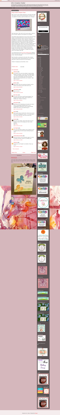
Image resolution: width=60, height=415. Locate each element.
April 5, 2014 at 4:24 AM (18, 116)
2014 (39, 66)
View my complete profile (41, 50)
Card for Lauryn (41, 81)
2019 (39, 61)
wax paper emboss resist (41, 113)
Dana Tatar (16, 94)
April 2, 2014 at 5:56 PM (18, 80)
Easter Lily (40, 84)
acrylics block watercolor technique (42, 97)
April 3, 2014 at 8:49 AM (18, 87)
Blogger (36, 413)
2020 (39, 60)
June (39, 73)
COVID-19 (13, 207)
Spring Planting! (41, 78)
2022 (39, 58)
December (40, 67)
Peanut (15, 119)
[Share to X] (22, 66)
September (40, 70)
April (39, 75)
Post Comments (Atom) (26, 155)
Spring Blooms (40, 83)
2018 (39, 62)
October (40, 69)
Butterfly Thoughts (41, 77)
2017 (39, 63)
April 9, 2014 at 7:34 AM (18, 146)
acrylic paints (39, 96)
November (40, 68)
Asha (17, 124)
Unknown (15, 71)
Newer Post (14, 152)
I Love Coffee (17, 202)
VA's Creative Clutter (18, 3)
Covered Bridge (41, 80)
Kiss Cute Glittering (40, 107)
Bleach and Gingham (41, 76)
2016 (39, 64)
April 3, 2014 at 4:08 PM (18, 100)
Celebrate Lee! (40, 79)
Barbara (15, 82)
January (40, 92)
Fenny (15, 111)
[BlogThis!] (21, 66)
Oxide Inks (39, 109)
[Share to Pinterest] (23, 66)
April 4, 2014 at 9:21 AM (18, 109)
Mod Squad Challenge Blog (26, 52)
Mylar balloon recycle (40, 108)
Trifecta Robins (41, 82)
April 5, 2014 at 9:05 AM (18, 133)
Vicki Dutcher (16, 89)
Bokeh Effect (39, 101)
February (40, 91)
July (39, 72)
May (39, 74)
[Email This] (20, 66)
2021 (39, 59)
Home (24, 152)
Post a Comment (16, 148)
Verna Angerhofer (44, 45)
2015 (39, 65)
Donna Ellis (16, 102)
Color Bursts (39, 102)
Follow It (43, 31)
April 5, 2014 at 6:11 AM (18, 125)
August (40, 71)
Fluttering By (14, 157)
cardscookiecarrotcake (18, 135)
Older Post (33, 152)
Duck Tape (39, 103)
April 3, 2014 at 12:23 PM (18, 92)
